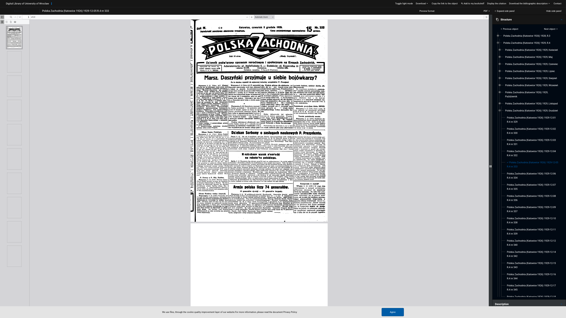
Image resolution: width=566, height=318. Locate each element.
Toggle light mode (404, 3)
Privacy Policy (290, 312)
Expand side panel (506, 11)
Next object (549, 29)
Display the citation (496, 3)
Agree (393, 312)
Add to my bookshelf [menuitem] (474, 3)
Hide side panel (553, 11)
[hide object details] (490, 166)
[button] (529, 19)
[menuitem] (527, 36)
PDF (486, 11)
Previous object (510, 29)
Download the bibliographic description (528, 3)
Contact (557, 3)
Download (421, 3)
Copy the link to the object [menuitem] (445, 3)
